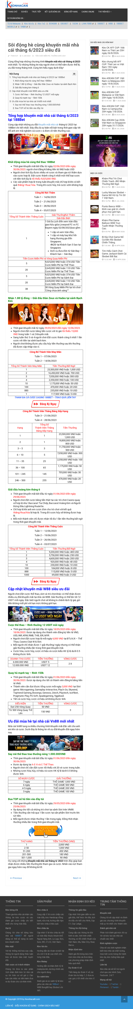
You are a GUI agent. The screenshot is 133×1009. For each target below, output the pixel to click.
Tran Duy (14, 56)
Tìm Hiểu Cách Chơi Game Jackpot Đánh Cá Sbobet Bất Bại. (114, 254)
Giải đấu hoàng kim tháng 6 (27, 87)
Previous (17, 878)
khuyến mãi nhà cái (48, 124)
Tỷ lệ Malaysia (13, 23)
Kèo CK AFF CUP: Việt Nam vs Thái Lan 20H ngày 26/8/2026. (113, 50)
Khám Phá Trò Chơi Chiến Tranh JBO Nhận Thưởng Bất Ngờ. (113, 181)
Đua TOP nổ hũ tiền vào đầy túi (29, 108)
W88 (110, 23)
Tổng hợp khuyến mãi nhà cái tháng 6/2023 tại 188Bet (38, 77)
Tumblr (115, 987)
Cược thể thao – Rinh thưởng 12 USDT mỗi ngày (37, 94)
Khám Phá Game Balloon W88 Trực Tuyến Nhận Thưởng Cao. (112, 224)
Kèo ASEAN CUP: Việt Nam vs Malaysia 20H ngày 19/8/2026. (113, 81)
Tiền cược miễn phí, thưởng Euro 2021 (50, 56)
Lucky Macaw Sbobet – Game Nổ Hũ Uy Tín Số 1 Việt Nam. (114, 195)
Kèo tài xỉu (29, 23)
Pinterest (104, 987)
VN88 (23, 27)
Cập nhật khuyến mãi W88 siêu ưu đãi (30, 91)
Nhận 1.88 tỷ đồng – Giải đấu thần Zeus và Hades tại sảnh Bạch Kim (45, 84)
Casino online (88, 12)
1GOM (75, 23)
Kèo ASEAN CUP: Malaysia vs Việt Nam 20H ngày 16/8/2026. (113, 95)
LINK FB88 (87, 23)
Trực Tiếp (36, 12)
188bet (55, 984)
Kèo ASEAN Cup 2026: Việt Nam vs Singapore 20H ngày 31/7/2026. (114, 123)
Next (76, 878)
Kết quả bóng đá (52, 12)
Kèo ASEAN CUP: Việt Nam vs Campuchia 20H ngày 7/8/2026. (113, 109)
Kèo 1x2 (41, 23)
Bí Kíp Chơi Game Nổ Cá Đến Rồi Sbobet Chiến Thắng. (113, 240)
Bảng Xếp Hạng (71, 12)
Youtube (104, 984)
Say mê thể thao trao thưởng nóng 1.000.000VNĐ (37, 105)
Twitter (114, 984)
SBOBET (64, 23)
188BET (101, 23)
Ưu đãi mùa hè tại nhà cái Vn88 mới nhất (31, 101)
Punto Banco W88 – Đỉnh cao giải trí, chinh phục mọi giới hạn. (113, 209)
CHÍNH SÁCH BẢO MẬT (49, 1005)
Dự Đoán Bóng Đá (15, 18)
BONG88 (53, 23)
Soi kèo (24, 12)
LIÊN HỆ (9, 1005)
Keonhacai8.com (32, 999)
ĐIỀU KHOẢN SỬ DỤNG (25, 1005)
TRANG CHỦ (12, 12)
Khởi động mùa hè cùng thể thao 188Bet (33, 81)
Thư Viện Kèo (104, 12)
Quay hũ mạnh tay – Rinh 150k (28, 98)
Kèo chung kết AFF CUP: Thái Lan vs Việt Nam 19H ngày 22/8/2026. (113, 65)
